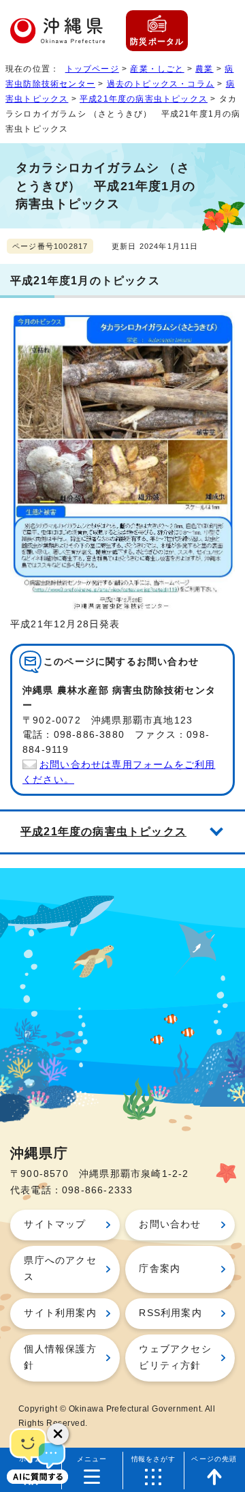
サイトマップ (55, 1224)
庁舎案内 (159, 1269)
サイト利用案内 (60, 1313)
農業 (204, 69)
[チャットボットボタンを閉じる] (58, 1434)
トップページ (92, 69)
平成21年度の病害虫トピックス (144, 99)
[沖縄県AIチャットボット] (37, 1454)
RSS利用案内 (170, 1313)
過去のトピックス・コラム (160, 84)
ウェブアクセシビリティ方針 (175, 1357)
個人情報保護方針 (60, 1357)
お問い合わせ (170, 1224)
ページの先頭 (214, 1459)
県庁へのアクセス (60, 1268)
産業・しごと (157, 69)
